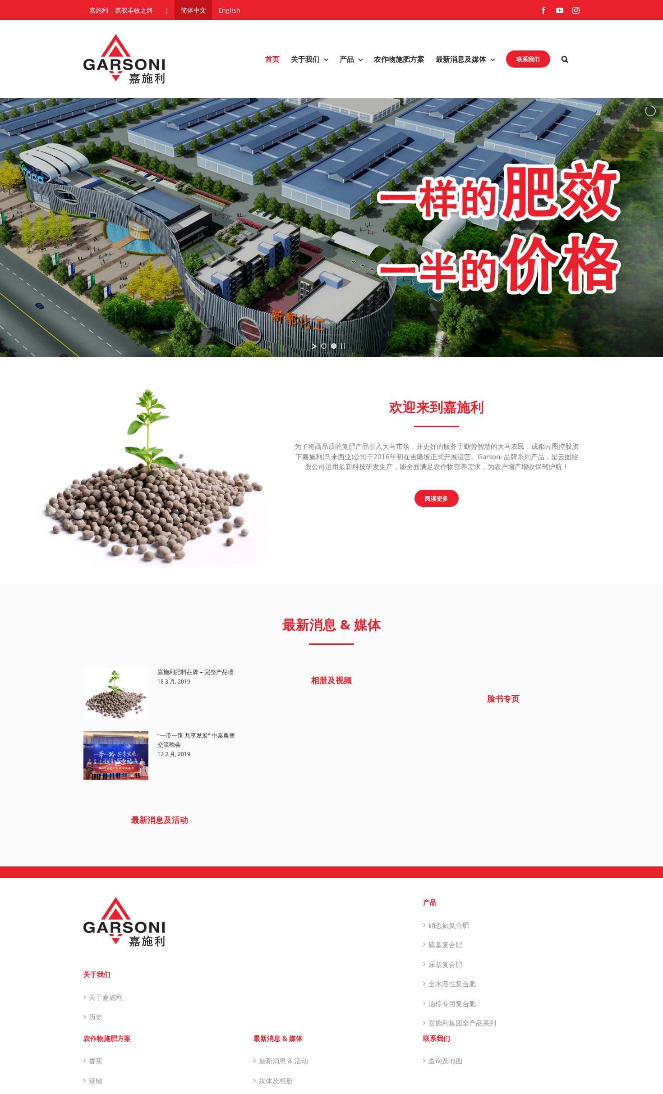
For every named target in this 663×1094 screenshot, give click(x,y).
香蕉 (95, 1060)
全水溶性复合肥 (452, 983)
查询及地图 (445, 1060)
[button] (565, 59)
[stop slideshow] (343, 346)
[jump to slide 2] (333, 346)
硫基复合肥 (445, 944)
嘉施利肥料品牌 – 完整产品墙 (195, 672)
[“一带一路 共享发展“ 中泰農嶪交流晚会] (115, 755)
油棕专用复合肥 (452, 1003)
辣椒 (95, 1080)
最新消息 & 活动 (283, 1060)
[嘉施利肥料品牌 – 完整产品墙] (115, 694)
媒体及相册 (276, 1080)
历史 (95, 1016)
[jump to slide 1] (324, 346)
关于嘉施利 (106, 997)
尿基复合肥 (445, 964)
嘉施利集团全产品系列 (462, 1022)
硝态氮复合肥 (448, 925)
